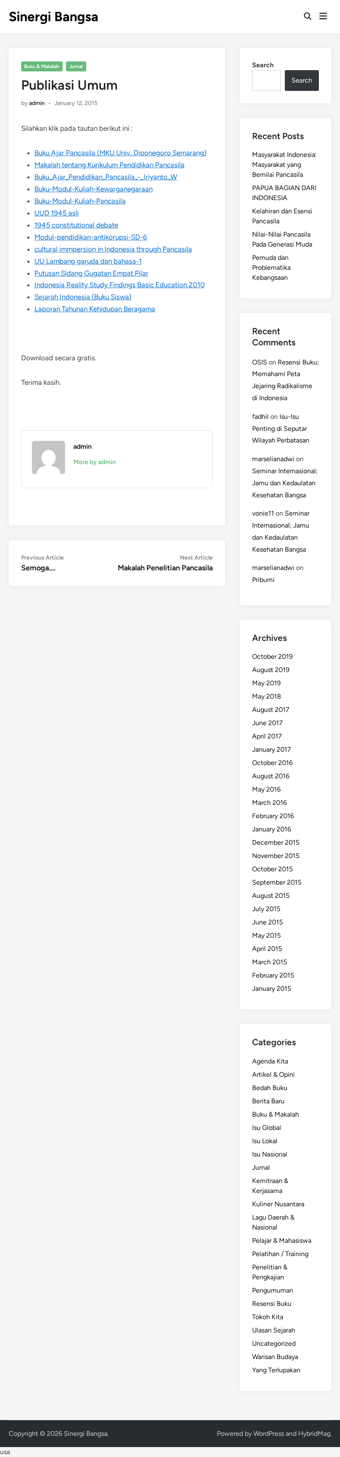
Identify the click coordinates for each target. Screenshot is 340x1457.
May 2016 (266, 789)
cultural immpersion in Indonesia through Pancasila (113, 249)
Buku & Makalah (41, 66)
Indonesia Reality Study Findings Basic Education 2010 (119, 285)
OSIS (259, 362)
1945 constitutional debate (76, 225)
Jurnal (76, 66)
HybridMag (314, 1433)
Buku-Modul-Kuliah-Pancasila (80, 201)
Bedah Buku (269, 1088)
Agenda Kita (270, 1061)
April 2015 (267, 949)
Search (263, 65)
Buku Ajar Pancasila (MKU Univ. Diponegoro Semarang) (120, 153)
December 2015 (275, 842)
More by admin (94, 462)
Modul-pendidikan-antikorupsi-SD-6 (90, 237)
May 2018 (266, 696)
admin (37, 103)
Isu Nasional (269, 1154)
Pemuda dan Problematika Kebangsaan (271, 267)
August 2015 (270, 896)
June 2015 (267, 922)
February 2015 (273, 975)
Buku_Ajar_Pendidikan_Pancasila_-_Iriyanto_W (105, 177)
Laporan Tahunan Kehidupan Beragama (94, 309)
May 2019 (266, 683)
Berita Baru (268, 1101)
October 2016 (272, 763)
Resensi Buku (271, 1304)
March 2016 (269, 803)
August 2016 (270, 776)
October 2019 (272, 656)
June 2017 (267, 723)
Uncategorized (274, 1343)
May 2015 (266, 935)
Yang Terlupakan (276, 1370)
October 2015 (272, 869)
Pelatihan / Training (280, 1254)
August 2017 (270, 710)
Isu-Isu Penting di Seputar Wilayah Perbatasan (280, 429)
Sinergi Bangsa (53, 16)
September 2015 (276, 882)
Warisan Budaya (275, 1357)
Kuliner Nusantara (278, 1204)
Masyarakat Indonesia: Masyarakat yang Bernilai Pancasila (284, 164)
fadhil (260, 416)
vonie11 (263, 513)
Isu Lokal (264, 1141)
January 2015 (271, 989)
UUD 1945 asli (56, 213)
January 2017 (271, 749)
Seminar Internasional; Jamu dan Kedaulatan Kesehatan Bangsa (285, 483)
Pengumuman (272, 1290)
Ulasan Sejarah (273, 1330)
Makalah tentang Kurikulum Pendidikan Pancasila (109, 165)
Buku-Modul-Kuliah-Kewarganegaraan (93, 189)
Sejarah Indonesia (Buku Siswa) (82, 297)
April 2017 (267, 736)
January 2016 (271, 829)
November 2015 (275, 856)
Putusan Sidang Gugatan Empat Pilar (91, 273)
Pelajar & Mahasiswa (281, 1240)
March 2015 (269, 962)
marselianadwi (273, 459)
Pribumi (263, 580)
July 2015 (266, 909)
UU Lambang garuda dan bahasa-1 (88, 261)
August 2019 (270, 670)
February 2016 (273, 816)
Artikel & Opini (273, 1074)
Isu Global (266, 1128)
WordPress (268, 1433)
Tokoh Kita (267, 1317)
